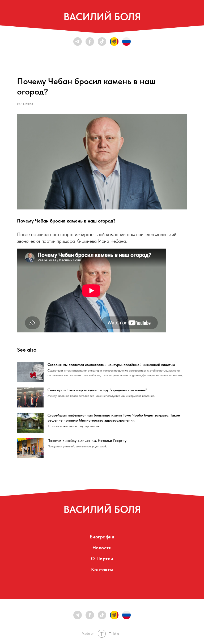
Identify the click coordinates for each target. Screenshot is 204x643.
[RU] (126, 41)
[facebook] (90, 41)
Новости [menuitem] (102, 547)
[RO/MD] (114, 41)
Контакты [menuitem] (102, 569)
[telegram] (77, 41)
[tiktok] (102, 41)
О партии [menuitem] (102, 558)
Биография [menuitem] (102, 536)
